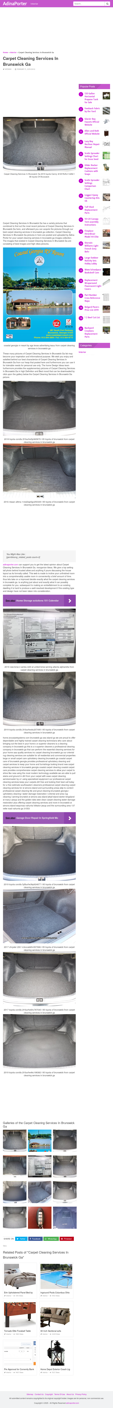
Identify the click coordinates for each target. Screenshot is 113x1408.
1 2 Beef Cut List (92, 317)
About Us (70, 1394)
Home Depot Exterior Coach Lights (56, 1369)
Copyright (49, 1394)
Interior (34, 3)
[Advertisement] (56, 30)
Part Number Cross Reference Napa (92, 298)
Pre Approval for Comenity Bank (19, 1369)
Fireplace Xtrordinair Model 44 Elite (92, 234)
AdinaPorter (15, 3)
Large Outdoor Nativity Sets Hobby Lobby (91, 260)
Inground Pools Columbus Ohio (55, 1292)
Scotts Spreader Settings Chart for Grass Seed (92, 156)
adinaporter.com (10, 564)
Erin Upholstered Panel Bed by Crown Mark (24, 1292)
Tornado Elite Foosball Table (17, 1330)
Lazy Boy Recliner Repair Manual (92, 144)
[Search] (107, 3)
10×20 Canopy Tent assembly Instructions (91, 222)
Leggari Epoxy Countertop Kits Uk (92, 198)
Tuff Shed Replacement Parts (91, 210)
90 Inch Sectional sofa (50, 1330)
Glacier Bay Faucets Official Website (92, 122)
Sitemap (30, 1394)
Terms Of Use (59, 1394)
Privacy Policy (81, 1394)
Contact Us (39, 1394)
